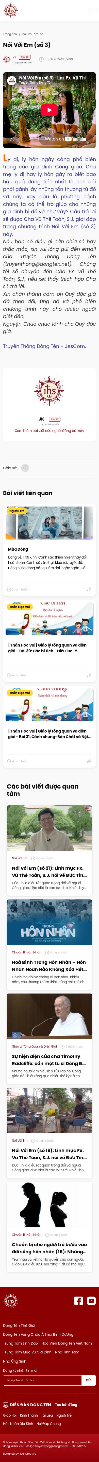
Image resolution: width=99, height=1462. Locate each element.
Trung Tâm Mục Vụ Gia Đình (27, 1352)
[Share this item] (89, 589)
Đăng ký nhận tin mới (20, 1370)
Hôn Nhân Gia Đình (18, 1423)
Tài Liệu (47, 1415)
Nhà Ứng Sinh (14, 1361)
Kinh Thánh (29, 1415)
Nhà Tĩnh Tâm (67, 1352)
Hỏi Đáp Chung (49, 1423)
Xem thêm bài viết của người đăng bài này (49, 430)
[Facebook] (78, 1300)
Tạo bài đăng (66, 1405)
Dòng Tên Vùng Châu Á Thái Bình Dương (38, 1334)
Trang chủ (10, 34)
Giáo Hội (9, 1415)
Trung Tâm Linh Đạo (20, 1343)
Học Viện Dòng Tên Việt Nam (66, 1343)
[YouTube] (91, 1300)
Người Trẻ (64, 1415)
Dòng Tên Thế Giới (19, 1325)
